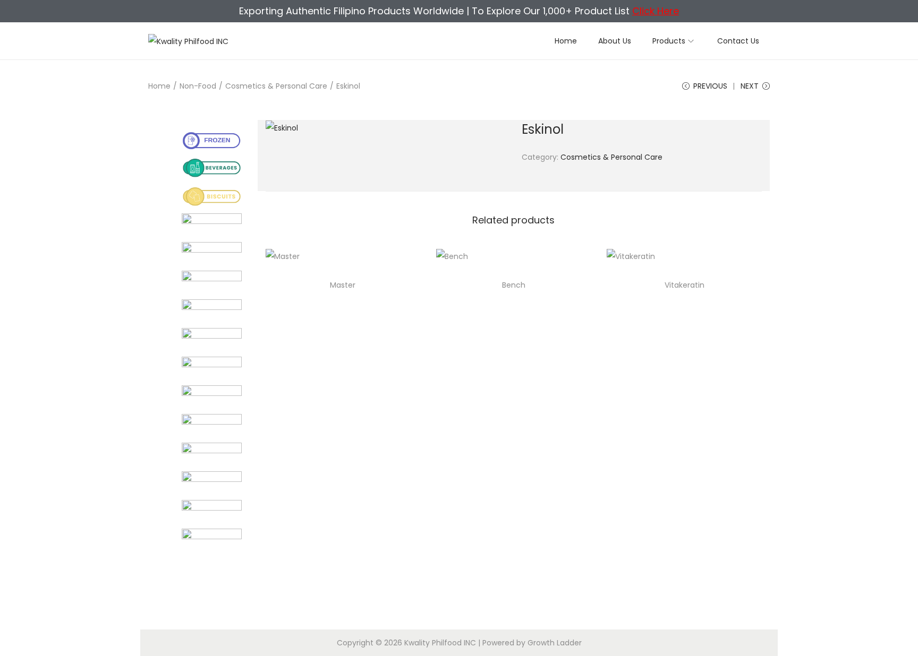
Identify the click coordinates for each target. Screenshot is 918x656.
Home (159, 86)
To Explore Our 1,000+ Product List (575, 11)
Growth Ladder (555, 642)
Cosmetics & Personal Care (276, 86)
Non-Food (198, 86)
